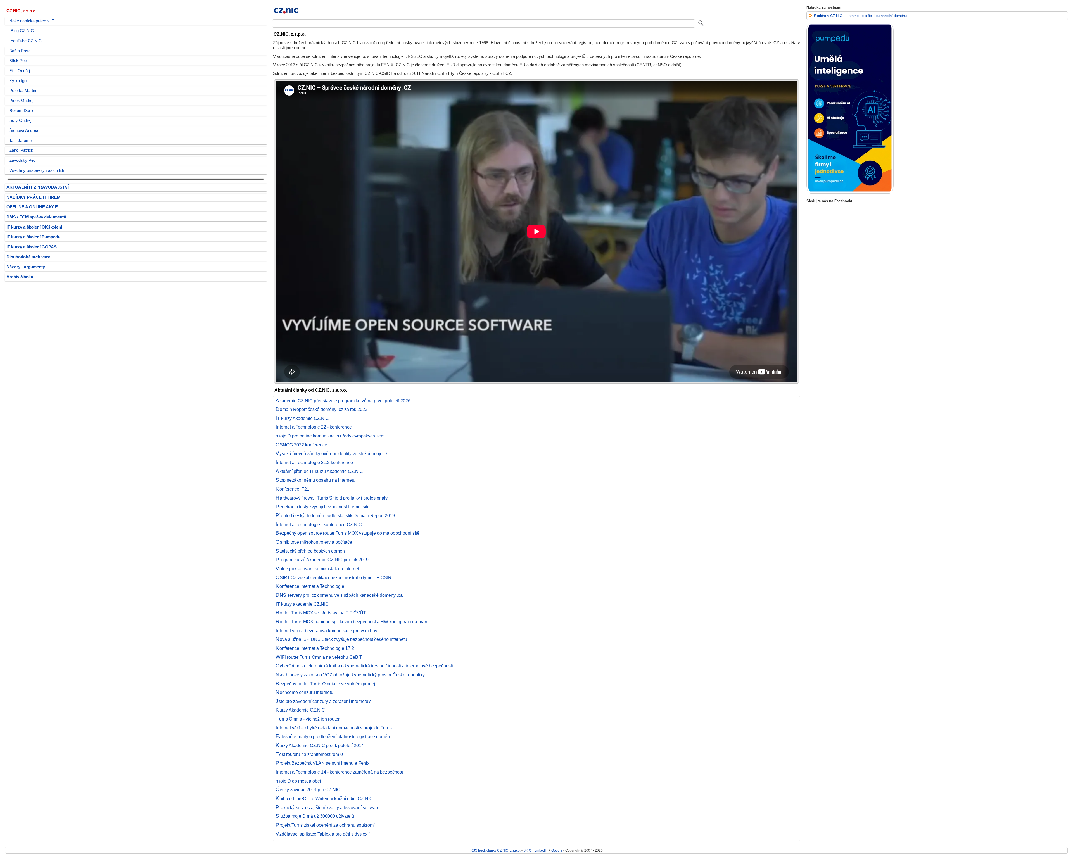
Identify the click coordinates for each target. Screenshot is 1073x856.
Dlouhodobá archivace (28, 257)
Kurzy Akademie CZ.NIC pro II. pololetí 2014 (320, 745)
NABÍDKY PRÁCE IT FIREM (33, 197)
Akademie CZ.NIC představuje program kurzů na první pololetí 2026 (343, 400)
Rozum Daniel (22, 110)
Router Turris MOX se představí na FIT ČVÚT (321, 612)
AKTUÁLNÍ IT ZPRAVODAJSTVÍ (37, 187)
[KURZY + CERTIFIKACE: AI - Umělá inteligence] (850, 192)
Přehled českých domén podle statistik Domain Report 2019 (335, 515)
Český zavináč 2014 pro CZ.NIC (308, 789)
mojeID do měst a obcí (298, 780)
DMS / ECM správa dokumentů (36, 217)
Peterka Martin (22, 90)
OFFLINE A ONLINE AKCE (32, 207)
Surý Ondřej (20, 120)
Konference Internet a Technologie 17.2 (315, 648)
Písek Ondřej (21, 100)
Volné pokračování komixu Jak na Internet (317, 568)
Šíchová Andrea (23, 130)
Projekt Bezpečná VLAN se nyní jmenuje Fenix (322, 762)
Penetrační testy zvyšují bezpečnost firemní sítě (323, 506)
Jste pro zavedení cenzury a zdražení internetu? (323, 701)
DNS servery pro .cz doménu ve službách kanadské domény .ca (339, 595)
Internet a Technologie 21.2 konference (314, 462)
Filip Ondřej (19, 70)
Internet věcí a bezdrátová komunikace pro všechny (326, 630)
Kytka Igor (18, 81)
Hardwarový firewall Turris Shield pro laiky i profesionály (332, 497)
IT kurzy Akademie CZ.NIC (302, 418)
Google (556, 850)
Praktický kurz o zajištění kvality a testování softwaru (327, 807)
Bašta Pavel (20, 51)
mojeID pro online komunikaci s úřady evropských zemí (331, 435)
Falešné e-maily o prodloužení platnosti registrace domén (333, 736)
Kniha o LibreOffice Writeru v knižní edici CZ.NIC (324, 798)
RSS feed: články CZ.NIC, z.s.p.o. (495, 850)
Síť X (527, 850)
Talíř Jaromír (20, 140)
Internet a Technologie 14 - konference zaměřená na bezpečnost (339, 771)
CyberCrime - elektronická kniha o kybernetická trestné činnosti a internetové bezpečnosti (364, 665)
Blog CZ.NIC (22, 30)
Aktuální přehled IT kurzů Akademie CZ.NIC (319, 471)
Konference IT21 (292, 488)
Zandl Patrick (21, 150)
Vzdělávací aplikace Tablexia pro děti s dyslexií (323, 833)
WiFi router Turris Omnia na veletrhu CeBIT (319, 657)
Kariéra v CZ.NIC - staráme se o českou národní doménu (860, 16)
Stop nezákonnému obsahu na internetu (315, 479)
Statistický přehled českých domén (310, 550)
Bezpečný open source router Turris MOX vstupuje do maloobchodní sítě (347, 533)
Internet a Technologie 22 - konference (314, 426)
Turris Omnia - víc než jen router (308, 718)
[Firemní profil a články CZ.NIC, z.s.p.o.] (286, 15)
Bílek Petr (18, 60)
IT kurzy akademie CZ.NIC (302, 604)
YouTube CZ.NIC (26, 41)
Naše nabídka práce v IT (31, 21)
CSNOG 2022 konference (301, 444)
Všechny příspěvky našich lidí (36, 170)
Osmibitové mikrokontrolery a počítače (314, 541)
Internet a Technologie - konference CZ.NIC (319, 524)
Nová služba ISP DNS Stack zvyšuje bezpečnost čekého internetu (341, 639)
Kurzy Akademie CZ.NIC (300, 709)
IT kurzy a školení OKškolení (34, 227)
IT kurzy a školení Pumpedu (33, 237)
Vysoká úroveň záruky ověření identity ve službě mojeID (331, 453)
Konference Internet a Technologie (310, 586)
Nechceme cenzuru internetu (304, 692)
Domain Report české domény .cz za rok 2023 (321, 409)
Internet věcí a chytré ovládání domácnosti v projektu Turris (334, 727)
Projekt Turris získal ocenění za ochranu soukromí (325, 825)
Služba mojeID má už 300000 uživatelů (315, 816)
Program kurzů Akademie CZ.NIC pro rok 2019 (322, 559)
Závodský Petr (22, 160)
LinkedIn (541, 850)
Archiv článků (19, 277)
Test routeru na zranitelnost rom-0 (309, 754)
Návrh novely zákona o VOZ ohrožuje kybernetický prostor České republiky (350, 674)
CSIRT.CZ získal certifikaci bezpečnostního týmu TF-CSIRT (335, 577)
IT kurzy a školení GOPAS (31, 247)
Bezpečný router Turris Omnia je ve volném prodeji (326, 683)
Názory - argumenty (25, 267)
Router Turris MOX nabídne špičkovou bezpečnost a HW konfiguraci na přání (352, 621)
